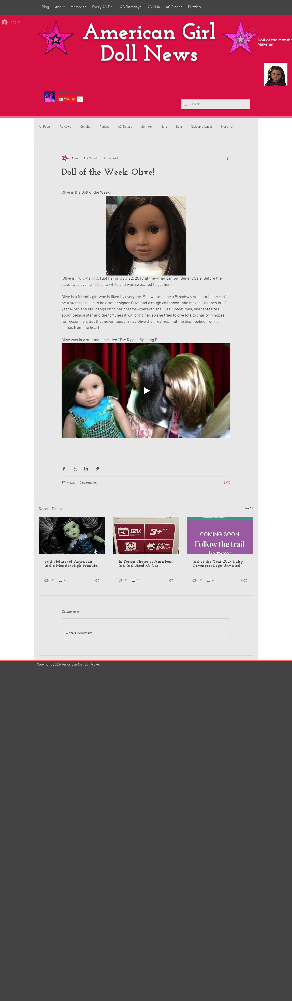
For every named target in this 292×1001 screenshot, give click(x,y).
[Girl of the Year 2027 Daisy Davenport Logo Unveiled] (220, 535)
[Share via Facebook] (64, 469)
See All (248, 508)
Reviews (65, 127)
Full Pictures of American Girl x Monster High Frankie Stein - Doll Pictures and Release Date (70, 564)
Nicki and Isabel (201, 127)
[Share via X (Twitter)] (75, 469)
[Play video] (146, 390)
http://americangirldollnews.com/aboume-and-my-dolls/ (87, 908)
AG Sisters (125, 127)
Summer (147, 127)
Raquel (104, 127)
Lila (164, 127)
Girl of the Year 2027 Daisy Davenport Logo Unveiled (218, 564)
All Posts (45, 127)
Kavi (179, 127)
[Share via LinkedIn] (86, 469)
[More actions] (227, 158)
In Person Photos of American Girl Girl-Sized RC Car (146, 564)
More (224, 127)
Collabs (85, 127)
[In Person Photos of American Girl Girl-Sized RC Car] (146, 535)
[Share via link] (97, 469)
